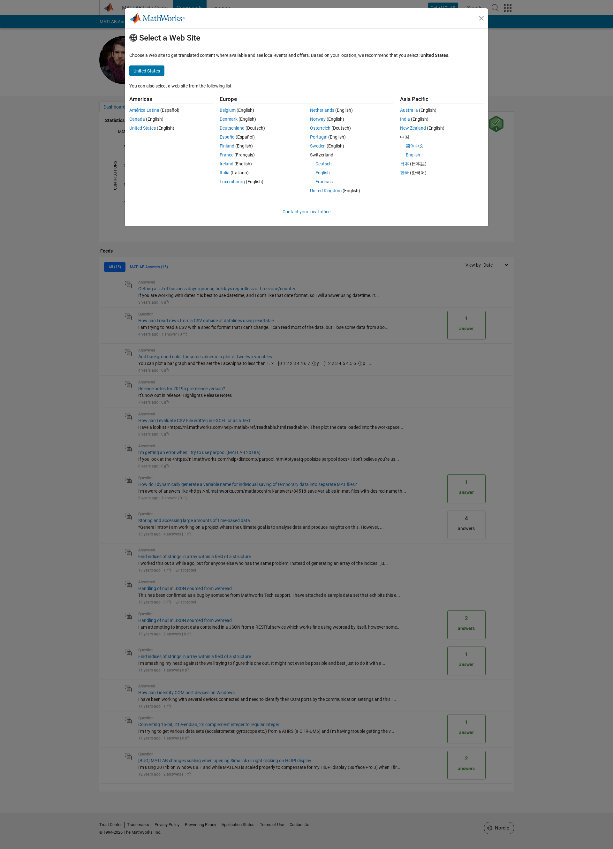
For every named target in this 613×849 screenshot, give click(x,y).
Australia (409, 110)
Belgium (228, 110)
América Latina (144, 110)
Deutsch (323, 163)
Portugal (318, 137)
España (227, 137)
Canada (137, 119)
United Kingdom (326, 190)
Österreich (320, 128)
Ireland (226, 163)
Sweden (318, 145)
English (322, 172)
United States (142, 128)
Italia (225, 172)
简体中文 (415, 145)
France (226, 154)
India (405, 119)
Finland (227, 145)
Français (324, 181)
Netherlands (322, 110)
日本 (404, 163)
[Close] (481, 18)
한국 (404, 172)
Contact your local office (306, 211)
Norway (318, 119)
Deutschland (232, 128)
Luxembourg (232, 181)
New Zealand (413, 128)
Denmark (229, 119)
